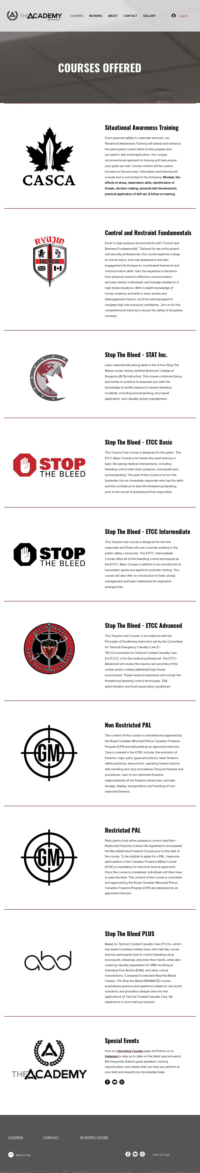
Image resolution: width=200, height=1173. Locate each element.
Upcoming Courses (130, 1051)
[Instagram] (121, 1082)
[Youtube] (114, 1082)
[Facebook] (107, 1082)
